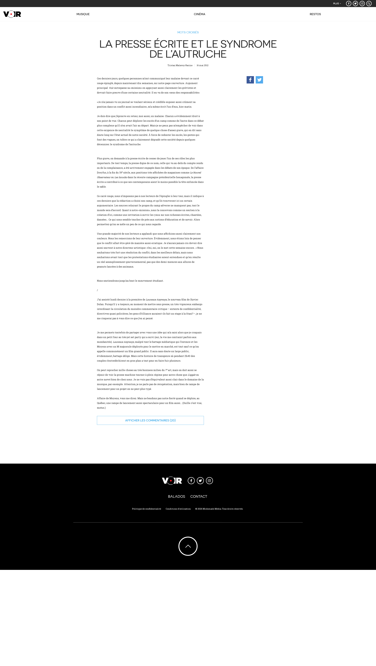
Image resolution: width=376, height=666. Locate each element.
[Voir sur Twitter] (355, 3)
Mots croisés (188, 32)
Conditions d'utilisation (178, 508)
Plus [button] (336, 3)
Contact (198, 496)
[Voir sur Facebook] (348, 3)
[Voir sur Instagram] (362, 3)
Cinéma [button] (199, 14)
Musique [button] (83, 14)
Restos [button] (315, 14)
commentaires (157, 420)
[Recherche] (369, 3)
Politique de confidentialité (146, 508)
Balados (176, 496)
